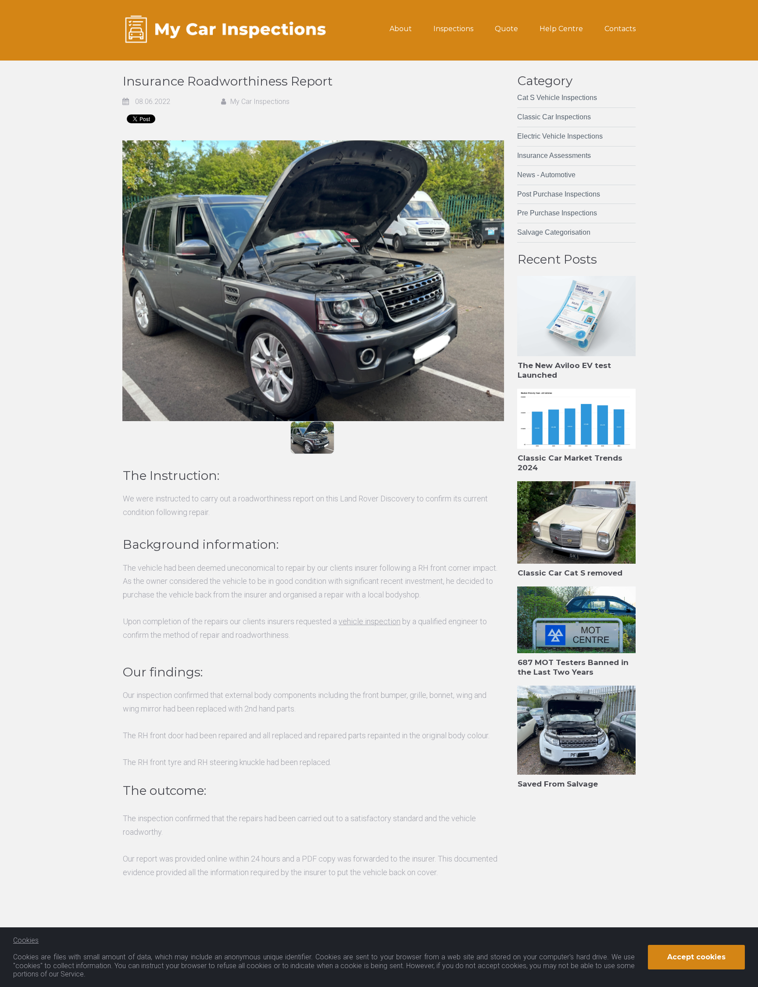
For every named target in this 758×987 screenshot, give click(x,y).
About (401, 29)
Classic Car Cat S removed (570, 573)
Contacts (620, 29)
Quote (506, 29)
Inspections (453, 29)
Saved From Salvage (558, 784)
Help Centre (561, 29)
